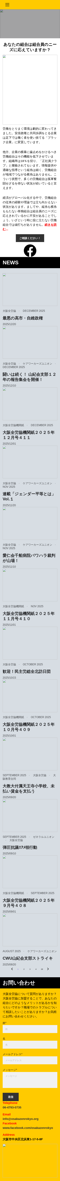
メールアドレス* (12, 1054)
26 (42, 969)
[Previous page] (12, 969)
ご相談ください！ (30, 238)
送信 (10, 1096)
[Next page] (48, 969)
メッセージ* (10, 1069)
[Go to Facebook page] (30, 250)
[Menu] (7, 4)
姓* (4, 1023)
